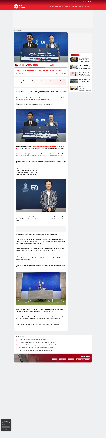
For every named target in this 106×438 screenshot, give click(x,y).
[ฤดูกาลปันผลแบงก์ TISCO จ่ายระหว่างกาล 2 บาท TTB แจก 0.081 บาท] (74, 67)
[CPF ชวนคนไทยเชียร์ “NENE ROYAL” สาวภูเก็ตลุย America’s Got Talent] (74, 59)
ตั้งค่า (6, 429)
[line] (65, 73)
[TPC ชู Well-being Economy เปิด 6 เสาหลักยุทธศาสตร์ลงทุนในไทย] (74, 74)
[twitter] (62, 73)
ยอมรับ (6, 426)
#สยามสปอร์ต (71, 359)
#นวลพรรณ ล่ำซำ (62, 359)
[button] (91, 6)
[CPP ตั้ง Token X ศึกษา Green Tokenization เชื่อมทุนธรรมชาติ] (74, 88)
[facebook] (60, 73)
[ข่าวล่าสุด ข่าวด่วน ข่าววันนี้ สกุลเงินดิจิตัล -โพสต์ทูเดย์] (19, 6)
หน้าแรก (15, 30)
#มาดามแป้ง (54, 359)
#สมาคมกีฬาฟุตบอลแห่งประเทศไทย (83, 359)
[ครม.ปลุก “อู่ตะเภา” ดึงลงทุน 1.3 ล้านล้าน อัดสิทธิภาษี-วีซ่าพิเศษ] (74, 81)
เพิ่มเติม (3, 424)
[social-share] (81, 1)
